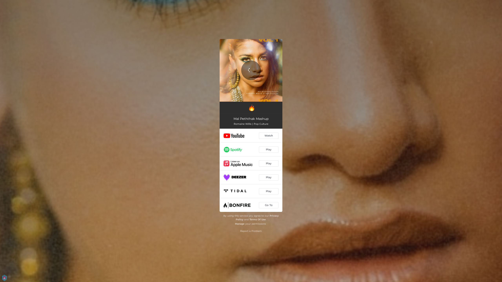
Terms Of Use (257, 219)
